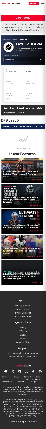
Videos (23, 335)
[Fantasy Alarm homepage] (11, 3)
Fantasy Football (23, 305)
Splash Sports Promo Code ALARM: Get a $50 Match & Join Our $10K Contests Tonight (20, 276)
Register (20, 382)
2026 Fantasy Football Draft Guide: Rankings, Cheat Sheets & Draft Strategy (20, 199)
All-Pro (33, 3)
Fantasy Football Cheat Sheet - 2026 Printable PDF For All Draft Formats (21, 226)
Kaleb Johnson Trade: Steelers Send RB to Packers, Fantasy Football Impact (21, 250)
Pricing (23, 327)
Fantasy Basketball (23, 313)
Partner (16, 377)
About (4, 377)
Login (33, 382)
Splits (21, 112)
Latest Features (25, 108)
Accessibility (7, 382)
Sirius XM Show (23, 342)
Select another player (10, 55)
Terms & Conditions (28, 378)
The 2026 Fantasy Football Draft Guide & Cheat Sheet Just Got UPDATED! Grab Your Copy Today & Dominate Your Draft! (23, 27)
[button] (42, 3)
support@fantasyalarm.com (23, 356)
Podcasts (23, 339)
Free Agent (7, 39)
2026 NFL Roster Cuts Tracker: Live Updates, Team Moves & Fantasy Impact (20, 174)
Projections (9, 112)
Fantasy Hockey (23, 316)
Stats (39, 108)
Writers (23, 331)
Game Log (8, 108)
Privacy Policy (38, 378)
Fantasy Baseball (23, 309)
